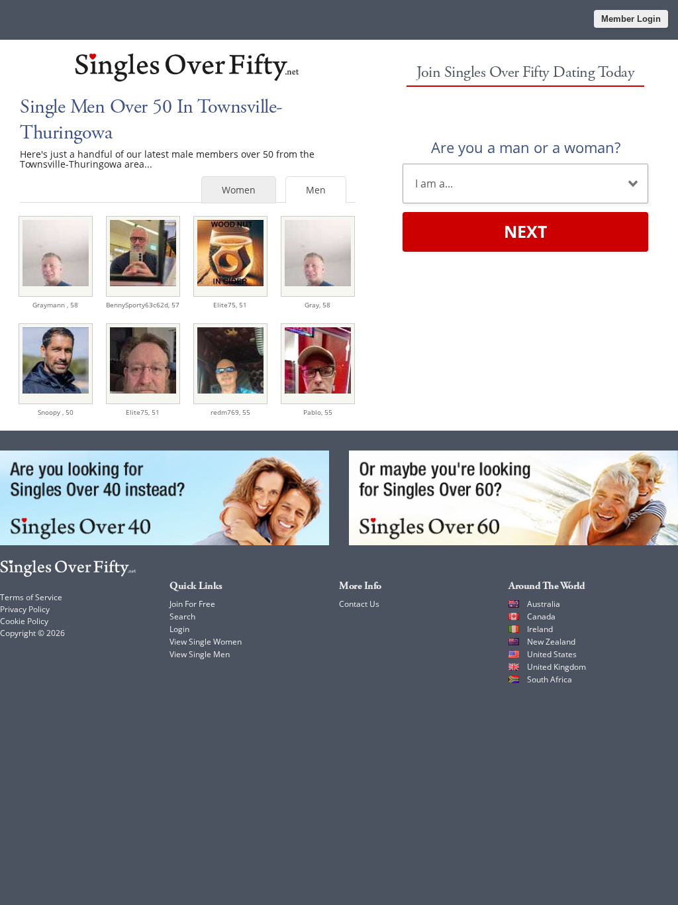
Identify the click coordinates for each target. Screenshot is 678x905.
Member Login (631, 19)
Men (316, 190)
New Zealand (551, 641)
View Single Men (200, 654)
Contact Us (359, 604)
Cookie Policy (24, 621)
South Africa (549, 679)
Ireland (540, 629)
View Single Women (206, 641)
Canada (541, 616)
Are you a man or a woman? (525, 147)
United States (552, 654)
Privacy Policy (25, 609)
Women (239, 190)
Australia (543, 604)
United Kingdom (556, 666)
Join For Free (192, 604)
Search (182, 616)
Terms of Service (31, 597)
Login (179, 629)
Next (525, 231)
